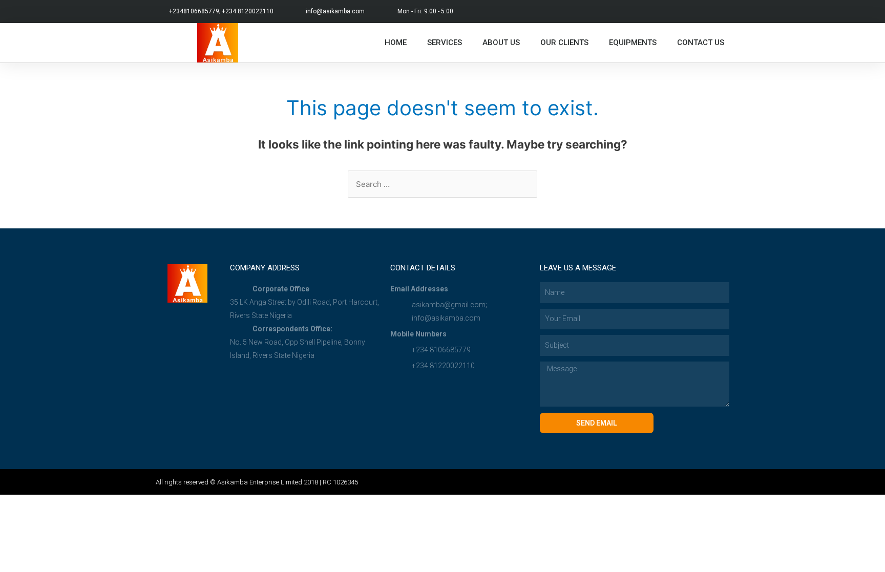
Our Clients (564, 42)
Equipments (633, 42)
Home (396, 42)
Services (444, 42)
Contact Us (700, 42)
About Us (501, 42)
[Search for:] (442, 184)
